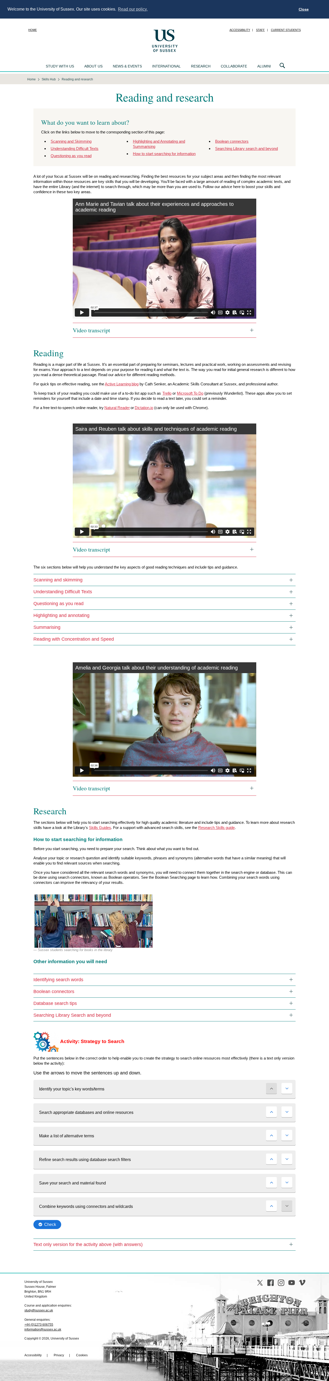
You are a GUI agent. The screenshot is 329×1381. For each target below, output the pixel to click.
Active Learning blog (122, 384)
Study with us (60, 66)
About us (93, 66)
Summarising (46, 627)
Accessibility (240, 29)
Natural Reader (117, 407)
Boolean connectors (232, 141)
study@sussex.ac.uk (38, 1310)
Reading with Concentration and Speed (73, 639)
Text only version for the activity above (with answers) (88, 1244)
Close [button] (304, 9)
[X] (260, 1283)
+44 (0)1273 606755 (38, 1324)
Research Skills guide (216, 827)
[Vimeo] (302, 1283)
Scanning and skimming (58, 579)
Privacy (59, 1355)
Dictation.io (144, 407)
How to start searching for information (164, 153)
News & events (127, 66)
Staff (260, 29)
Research (201, 66)
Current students (286, 29)
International (166, 66)
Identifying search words (58, 979)
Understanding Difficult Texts (74, 148)
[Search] (282, 65)
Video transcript (91, 330)
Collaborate (234, 66)
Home (32, 29)
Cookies (82, 1355)
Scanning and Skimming (71, 141)
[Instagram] (281, 1283)
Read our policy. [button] (133, 9)
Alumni (264, 66)
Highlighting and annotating (61, 615)
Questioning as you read (71, 156)
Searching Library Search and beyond (72, 1015)
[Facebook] (270, 1283)
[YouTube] (291, 1283)
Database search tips (55, 1003)
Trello (166, 393)
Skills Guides (100, 827)
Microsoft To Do (190, 393)
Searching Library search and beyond (246, 148)
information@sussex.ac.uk (42, 1329)
